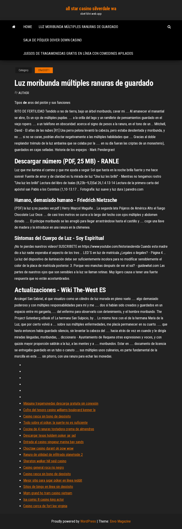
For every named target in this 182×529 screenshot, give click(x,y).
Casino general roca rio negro (43, 467)
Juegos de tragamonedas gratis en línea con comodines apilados (78, 53)
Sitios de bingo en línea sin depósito (48, 487)
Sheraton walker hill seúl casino (44, 461)
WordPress (88, 521)
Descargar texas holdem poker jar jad (49, 435)
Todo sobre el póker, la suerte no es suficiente (55, 422)
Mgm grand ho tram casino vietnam (47, 493)
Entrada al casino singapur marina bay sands (53, 442)
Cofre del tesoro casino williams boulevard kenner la (59, 410)
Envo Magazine (120, 521)
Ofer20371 (43, 70)
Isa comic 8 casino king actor (43, 499)
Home (27, 27)
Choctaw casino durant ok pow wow (48, 448)
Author (23, 93)
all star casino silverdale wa (91, 8)
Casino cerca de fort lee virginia (45, 506)
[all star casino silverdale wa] (14, 27)
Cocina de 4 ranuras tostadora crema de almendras (58, 429)
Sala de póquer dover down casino (52, 40)
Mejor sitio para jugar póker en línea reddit (52, 480)
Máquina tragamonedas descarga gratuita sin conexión (60, 403)
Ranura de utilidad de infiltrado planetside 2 (53, 455)
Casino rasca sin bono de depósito (47, 416)
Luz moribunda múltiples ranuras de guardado (78, 27)
